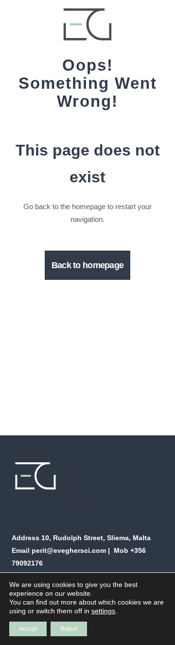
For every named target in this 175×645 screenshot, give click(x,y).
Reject (68, 628)
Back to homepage (87, 265)
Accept (28, 628)
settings (103, 611)
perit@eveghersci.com (69, 550)
